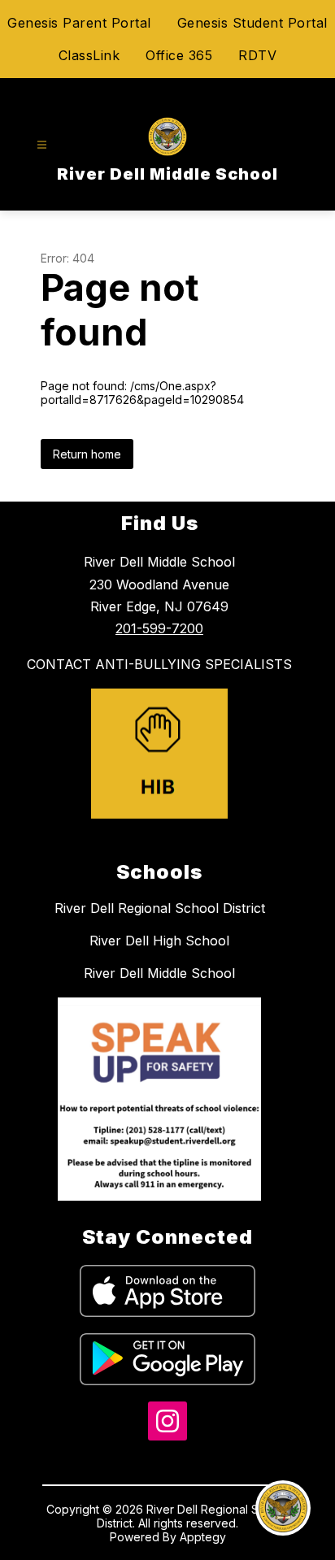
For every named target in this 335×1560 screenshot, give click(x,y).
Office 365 (179, 55)
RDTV (257, 55)
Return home (87, 454)
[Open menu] (42, 145)
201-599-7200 (159, 628)
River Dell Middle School (159, 973)
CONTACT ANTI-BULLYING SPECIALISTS (159, 664)
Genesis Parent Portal (79, 23)
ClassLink (89, 55)
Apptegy (203, 1537)
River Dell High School (159, 940)
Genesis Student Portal (252, 23)
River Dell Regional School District (159, 908)
